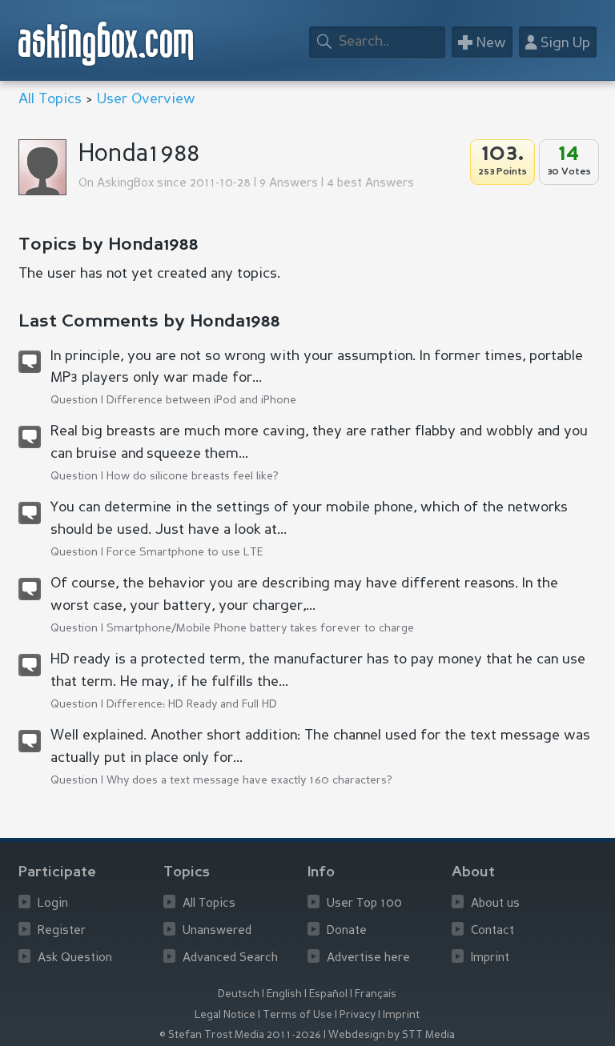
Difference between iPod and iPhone (201, 400)
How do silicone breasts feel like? (193, 476)
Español (328, 994)
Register (62, 931)
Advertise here (368, 958)
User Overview (146, 99)
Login (53, 904)
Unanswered (217, 931)
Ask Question (75, 958)
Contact (492, 931)
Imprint (490, 958)
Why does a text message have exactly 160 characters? (249, 780)
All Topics (50, 99)
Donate (347, 931)
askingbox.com (106, 44)
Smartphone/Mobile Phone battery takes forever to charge (260, 628)
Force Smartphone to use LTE (185, 552)
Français (375, 994)
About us (495, 904)
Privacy (358, 1015)
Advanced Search (230, 958)
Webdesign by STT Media (391, 1035)
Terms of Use (297, 1015)
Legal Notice (225, 1015)
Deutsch (238, 994)
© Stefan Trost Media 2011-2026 (240, 1035)
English (284, 994)
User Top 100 (364, 904)
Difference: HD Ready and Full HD (192, 704)
